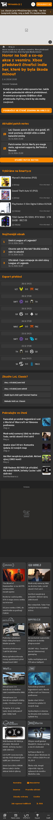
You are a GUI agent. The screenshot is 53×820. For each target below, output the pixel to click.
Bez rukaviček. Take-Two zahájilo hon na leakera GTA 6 (39, 608)
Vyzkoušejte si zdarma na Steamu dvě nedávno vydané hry (38, 714)
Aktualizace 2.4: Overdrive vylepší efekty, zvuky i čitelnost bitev (14, 700)
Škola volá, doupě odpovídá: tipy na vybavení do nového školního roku (37, 769)
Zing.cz (6, 428)
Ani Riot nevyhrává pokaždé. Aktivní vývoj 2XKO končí (22, 458)
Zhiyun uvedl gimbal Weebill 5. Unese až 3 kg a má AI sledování (38, 744)
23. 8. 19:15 (27, 333)
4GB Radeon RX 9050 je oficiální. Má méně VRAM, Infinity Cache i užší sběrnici (22, 470)
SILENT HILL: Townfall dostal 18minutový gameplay (38, 651)
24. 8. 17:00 (27, 321)
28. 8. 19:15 (27, 283)
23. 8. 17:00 (27, 346)
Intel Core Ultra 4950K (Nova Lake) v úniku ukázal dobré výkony (13, 768)
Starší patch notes (26, 160)
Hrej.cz (12, 47)
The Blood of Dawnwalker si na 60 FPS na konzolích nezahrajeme (13, 587)
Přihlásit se (44, 4)
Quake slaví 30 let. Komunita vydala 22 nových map (18, 446)
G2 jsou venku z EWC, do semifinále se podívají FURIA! (13, 610)
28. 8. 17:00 (27, 296)
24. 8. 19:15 (27, 308)
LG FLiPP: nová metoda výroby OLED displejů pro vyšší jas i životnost (13, 758)
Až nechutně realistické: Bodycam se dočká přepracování (39, 641)
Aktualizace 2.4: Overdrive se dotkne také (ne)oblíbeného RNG (14, 690)
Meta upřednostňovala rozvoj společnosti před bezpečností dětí (13, 659)
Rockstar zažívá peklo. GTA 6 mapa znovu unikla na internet (14, 600)
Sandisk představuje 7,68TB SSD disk (12, 650)
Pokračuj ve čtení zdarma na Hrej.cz (26, 110)
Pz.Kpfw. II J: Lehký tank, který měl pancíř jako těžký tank (12, 711)
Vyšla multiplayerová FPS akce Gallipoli (37, 660)
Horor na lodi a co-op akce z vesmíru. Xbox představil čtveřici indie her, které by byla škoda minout (25, 50)
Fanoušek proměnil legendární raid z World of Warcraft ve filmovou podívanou (21, 422)
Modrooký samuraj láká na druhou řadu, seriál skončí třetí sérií (21, 435)
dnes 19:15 (26, 358)
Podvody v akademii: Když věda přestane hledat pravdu (12, 641)
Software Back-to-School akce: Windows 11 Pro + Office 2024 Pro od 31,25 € (39, 756)
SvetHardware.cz (10, 476)
